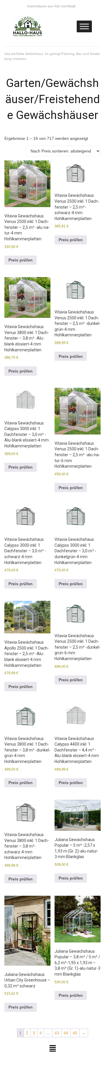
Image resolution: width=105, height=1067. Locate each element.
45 (75, 1033)
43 (57, 1033)
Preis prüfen (20, 260)
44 (66, 1033)
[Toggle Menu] (84, 26)
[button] (52, 1048)
